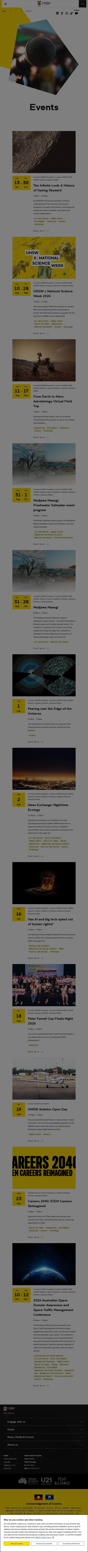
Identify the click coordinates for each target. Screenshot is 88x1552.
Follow (76, 10)
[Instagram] (67, 13)
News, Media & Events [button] (20, 1437)
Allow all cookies (17, 1543)
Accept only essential (44, 1543)
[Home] (44, 4)
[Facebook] (62, 13)
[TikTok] (71, 13)
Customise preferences (71, 1543)
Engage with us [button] (16, 1421)
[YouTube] (76, 13)
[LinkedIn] (57, 13)
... (15, 11)
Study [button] (10, 1429)
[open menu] (5, 3)
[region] (44, 1533)
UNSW (4, 11)
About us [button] (12, 1444)
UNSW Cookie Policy (45, 1537)
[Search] (82, 3)
